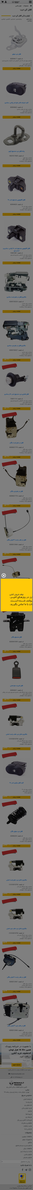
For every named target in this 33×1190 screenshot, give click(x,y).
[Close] (4, 575)
